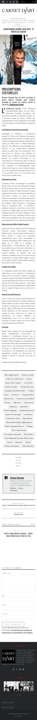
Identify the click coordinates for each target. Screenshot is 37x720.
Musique (30, 426)
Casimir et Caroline (11, 387)
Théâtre (17, 24)
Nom (4, 595)
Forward (7, 403)
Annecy (29, 379)
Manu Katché (27, 418)
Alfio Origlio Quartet (11, 375)
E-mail (4, 605)
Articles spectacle (15, 20)
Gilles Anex (17, 403)
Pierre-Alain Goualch (19, 430)
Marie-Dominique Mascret (14, 426)
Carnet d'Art (28, 383)
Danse (25, 20)
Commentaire (6, 573)
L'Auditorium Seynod (27, 410)
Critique (31, 391)
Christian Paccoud (27, 387)
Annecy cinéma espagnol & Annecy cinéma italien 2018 (18, 504)
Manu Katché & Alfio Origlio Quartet (19, 422)
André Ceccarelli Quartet (15, 379)
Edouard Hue (8, 399)
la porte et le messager (13, 414)
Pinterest (18, 463)
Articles (5, 20)
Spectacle (30, 22)
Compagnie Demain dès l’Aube (14, 391)
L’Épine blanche (18, 513)
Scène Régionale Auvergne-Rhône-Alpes (19, 438)
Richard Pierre (29, 434)
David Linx (15, 395)
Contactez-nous (7, 702)
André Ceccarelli (27, 375)
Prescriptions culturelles (17, 22)
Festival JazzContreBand (25, 399)
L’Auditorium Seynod (16, 104)
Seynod (9, 442)
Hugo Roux (13, 407)
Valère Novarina (28, 446)
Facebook (18, 457)
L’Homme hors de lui (13, 418)
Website (13, 488)
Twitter (18, 460)
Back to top (18, 716)
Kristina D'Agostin (18, 18)
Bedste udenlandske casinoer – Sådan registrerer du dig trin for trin (18, 534)
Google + (18, 465)
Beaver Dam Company (13, 383)
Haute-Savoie (28, 403)
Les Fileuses (28, 414)
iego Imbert (24, 407)
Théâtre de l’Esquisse (11, 446)
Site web (5, 614)
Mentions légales (8, 707)
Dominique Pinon (28, 395)
